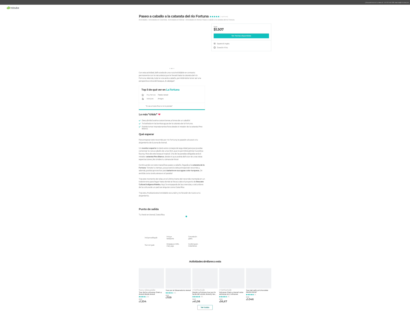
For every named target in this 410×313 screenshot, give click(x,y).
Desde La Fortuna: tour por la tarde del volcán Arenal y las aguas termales (204, 293)
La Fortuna (172, 89)
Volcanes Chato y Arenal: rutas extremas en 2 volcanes (231, 293)
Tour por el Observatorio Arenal (178, 290)
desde (140, 299)
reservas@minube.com (402, 2)
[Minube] (13, 7)
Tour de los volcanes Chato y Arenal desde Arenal (150, 293)
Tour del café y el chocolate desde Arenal (257, 291)
